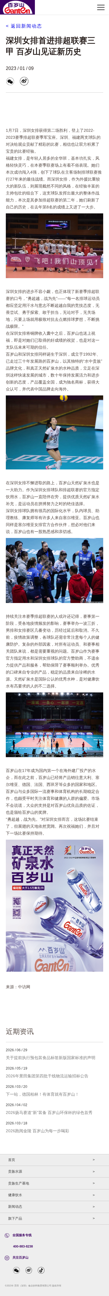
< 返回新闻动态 (24, 26)
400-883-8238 (23, 1246)
